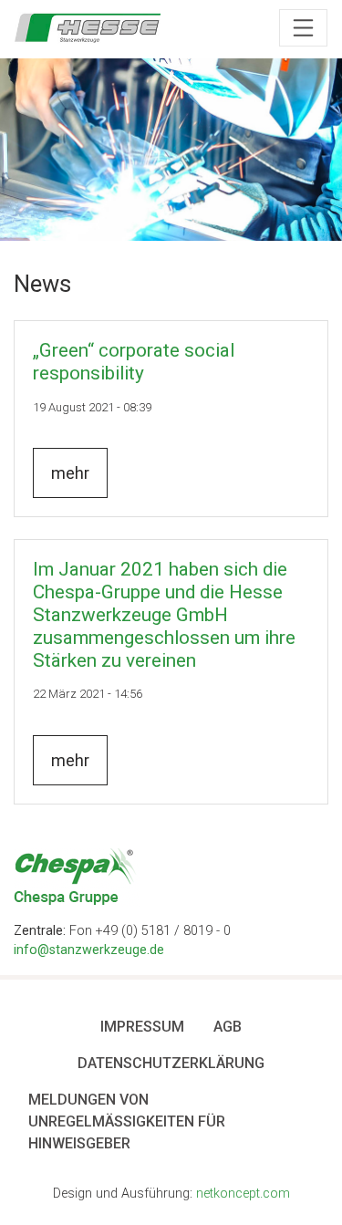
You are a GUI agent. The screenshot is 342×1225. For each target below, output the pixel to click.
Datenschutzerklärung (171, 1063)
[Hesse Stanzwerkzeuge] (88, 27)
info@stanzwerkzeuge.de (89, 950)
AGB (227, 1026)
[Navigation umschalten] (303, 28)
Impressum (142, 1026)
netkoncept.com (243, 1193)
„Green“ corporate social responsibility (133, 361)
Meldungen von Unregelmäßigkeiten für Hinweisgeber (126, 1121)
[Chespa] (77, 876)
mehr (70, 473)
